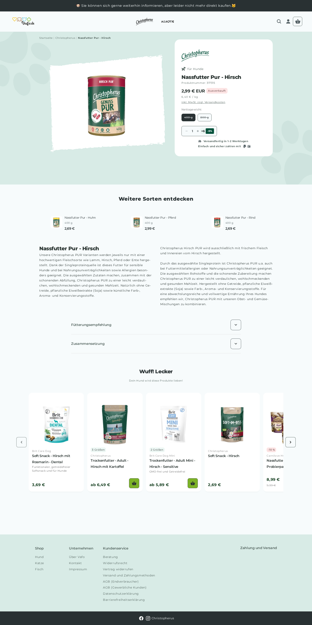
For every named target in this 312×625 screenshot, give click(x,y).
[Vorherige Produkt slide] (21, 442)
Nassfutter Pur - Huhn (80, 218)
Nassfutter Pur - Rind (240, 218)
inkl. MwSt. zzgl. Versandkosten (203, 102)
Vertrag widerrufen (118, 569)
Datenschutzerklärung (121, 594)
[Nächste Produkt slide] (290, 442)
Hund (39, 557)
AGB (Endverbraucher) (121, 581)
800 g (206, 118)
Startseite (46, 37)
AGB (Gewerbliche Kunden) (124, 587)
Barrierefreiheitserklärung (124, 600)
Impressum (78, 569)
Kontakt (75, 563)
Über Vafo (77, 557)
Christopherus (65, 37)
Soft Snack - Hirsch (223, 456)
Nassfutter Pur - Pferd (160, 218)
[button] (279, 21)
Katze (39, 563)
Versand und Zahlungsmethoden (129, 575)
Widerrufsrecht (115, 563)
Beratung (110, 557)
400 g (189, 118)
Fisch (39, 569)
